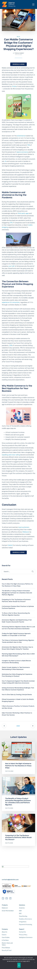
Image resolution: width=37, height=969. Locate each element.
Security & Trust (6, 950)
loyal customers (23, 527)
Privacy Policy (23, 935)
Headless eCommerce (25, 919)
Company (5, 929)
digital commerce (22, 152)
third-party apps (23, 213)
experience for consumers (11, 302)
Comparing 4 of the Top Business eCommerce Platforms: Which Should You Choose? (18, 837)
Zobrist (10, 545)
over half (11, 266)
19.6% (14, 86)
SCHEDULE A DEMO (18, 64)
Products (5, 905)
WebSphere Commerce (25, 937)
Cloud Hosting (23, 916)
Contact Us (22, 932)
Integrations (22, 922)
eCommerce (21, 136)
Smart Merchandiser (8, 910)
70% (28, 145)
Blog (18, 36)
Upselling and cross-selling (11, 455)
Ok (19, 965)
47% (11, 223)
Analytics (22, 908)
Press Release (6, 947)
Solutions (22, 905)
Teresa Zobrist (19, 53)
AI (5, 161)
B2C (20, 913)
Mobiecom (26, 532)
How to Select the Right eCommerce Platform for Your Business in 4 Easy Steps (18, 766)
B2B (20, 910)
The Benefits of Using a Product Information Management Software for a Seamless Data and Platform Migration (17, 593)
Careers (4, 935)
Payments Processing (25, 924)
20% (10, 345)
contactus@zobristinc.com (10, 879)
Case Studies (6, 937)
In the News (5, 940)
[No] (35, 962)
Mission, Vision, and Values (7, 944)
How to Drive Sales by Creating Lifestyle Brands (17, 694)
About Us (4, 932)
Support (21, 929)
